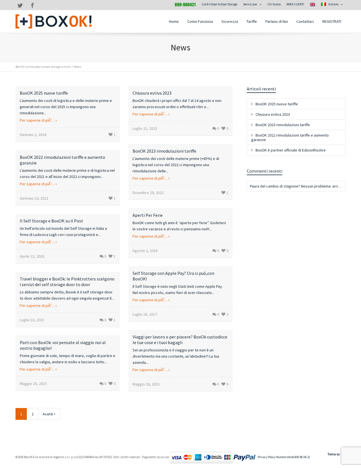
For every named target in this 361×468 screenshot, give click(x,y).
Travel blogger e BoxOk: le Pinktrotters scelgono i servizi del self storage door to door (67, 281)
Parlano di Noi (276, 21)
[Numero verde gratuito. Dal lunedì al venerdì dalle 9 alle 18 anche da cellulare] (185, 4)
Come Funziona (200, 21)
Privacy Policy (267, 457)
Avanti (48, 413)
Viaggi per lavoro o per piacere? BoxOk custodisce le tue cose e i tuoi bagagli (180, 339)
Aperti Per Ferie (148, 215)
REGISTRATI (331, 21)
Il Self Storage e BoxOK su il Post (51, 221)
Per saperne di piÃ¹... (37, 120)
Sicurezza (229, 21)
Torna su (333, 454)
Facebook (32, 5)
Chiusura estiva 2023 (152, 93)
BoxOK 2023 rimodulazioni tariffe (164, 151)
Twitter (20, 5)
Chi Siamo (274, 4)
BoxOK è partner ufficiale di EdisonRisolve (291, 150)
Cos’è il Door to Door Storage (219, 4)
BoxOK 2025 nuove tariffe (44, 93)
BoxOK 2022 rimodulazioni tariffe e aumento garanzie (290, 137)
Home (174, 21)
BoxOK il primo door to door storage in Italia (43, 67)
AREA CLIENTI (295, 4)
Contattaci (305, 21)
